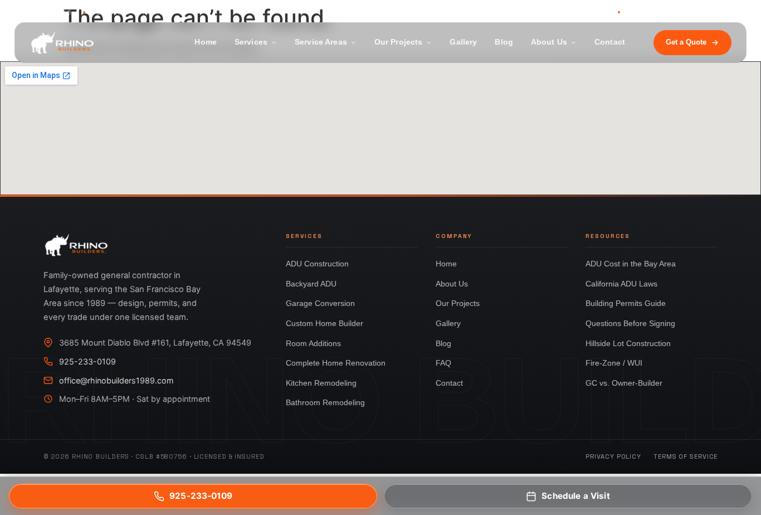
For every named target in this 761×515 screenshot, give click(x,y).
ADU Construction (317, 263)
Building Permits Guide (626, 303)
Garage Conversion (320, 303)
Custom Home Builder (324, 323)
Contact (609, 42)
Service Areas (321, 42)
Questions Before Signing (630, 323)
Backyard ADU (311, 283)
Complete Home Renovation (336, 362)
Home (205, 42)
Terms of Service (685, 456)
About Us (549, 42)
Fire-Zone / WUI (614, 362)
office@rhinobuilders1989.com (116, 380)
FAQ (443, 362)
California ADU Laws (621, 283)
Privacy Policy (613, 456)
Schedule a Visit (575, 495)
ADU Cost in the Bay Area (631, 263)
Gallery (463, 42)
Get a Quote (686, 42)
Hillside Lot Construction (628, 343)
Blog (504, 42)
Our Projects (398, 42)
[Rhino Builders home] (62, 43)
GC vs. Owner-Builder (624, 382)
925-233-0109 (580, 12)
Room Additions (313, 343)
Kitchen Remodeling (321, 382)
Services (251, 42)
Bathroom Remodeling (325, 402)
